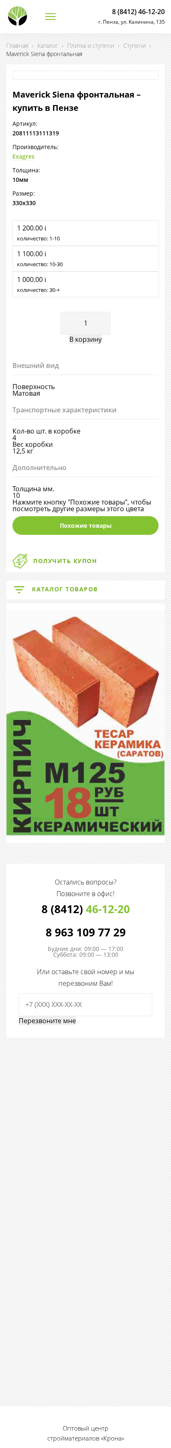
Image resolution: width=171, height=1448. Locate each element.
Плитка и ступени (90, 45)
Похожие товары (86, 525)
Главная (17, 45)
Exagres (23, 156)
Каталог (47, 45)
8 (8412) (86, 909)
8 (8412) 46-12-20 (138, 11)
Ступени (134, 45)
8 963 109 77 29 (86, 932)
